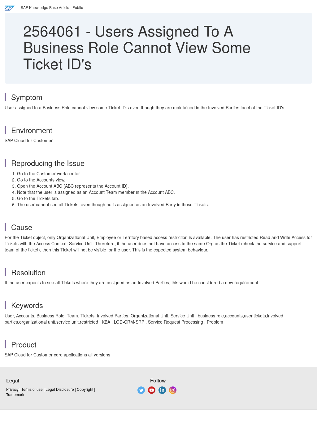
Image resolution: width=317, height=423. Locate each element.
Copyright (85, 389)
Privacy (12, 389)
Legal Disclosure (60, 389)
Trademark (15, 394)
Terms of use (32, 389)
